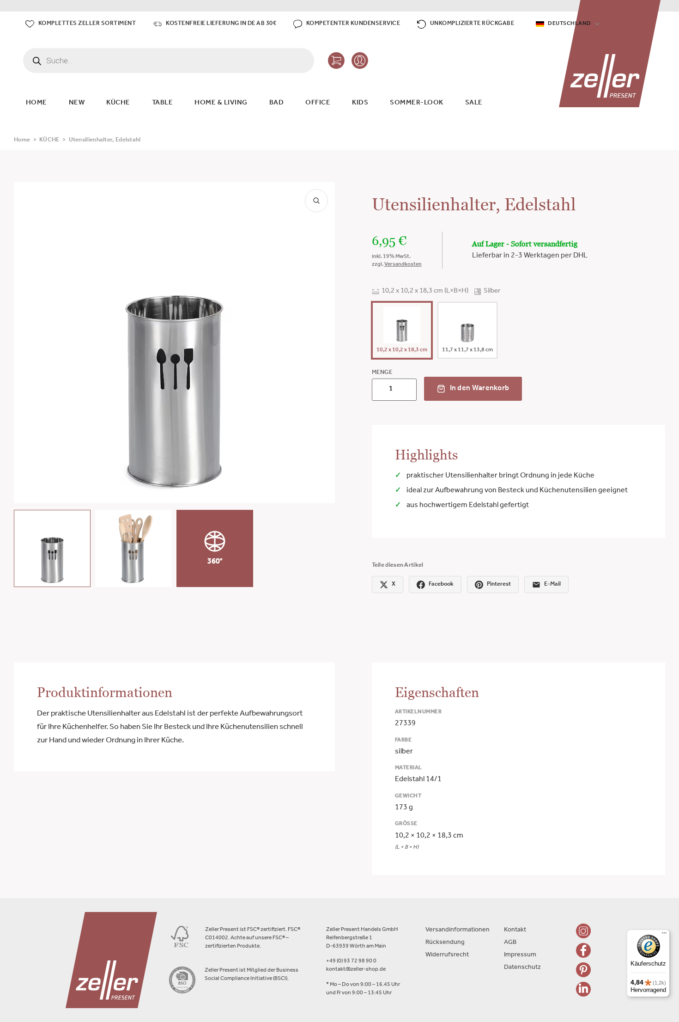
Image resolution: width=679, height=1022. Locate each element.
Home (22, 140)
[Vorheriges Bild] (28, 342)
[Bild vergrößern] (316, 200)
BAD (276, 103)
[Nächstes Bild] (320, 342)
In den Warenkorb (479, 388)
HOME (36, 103)
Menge (382, 373)
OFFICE (317, 103)
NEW (77, 103)
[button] (52, 548)
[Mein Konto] (360, 60)
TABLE (162, 103)
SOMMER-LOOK (416, 103)
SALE (474, 103)
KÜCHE (118, 103)
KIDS (360, 103)
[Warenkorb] (336, 60)
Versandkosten (403, 265)
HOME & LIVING (221, 103)
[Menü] (664, 935)
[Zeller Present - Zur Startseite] (610, 53)
